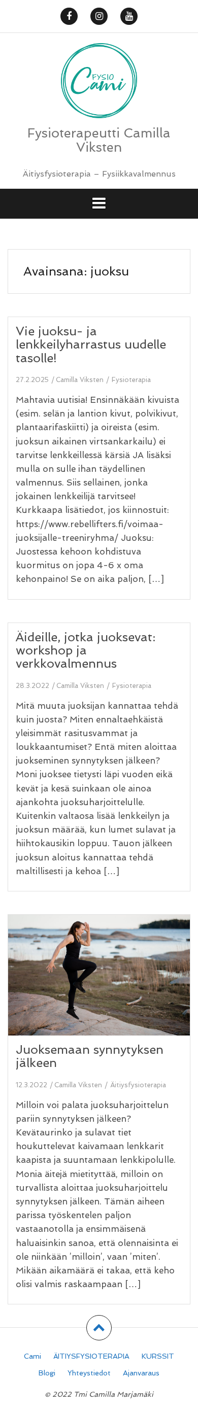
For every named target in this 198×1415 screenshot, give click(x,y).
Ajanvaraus (141, 1373)
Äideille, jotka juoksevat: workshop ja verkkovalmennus (85, 650)
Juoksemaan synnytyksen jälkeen (89, 1056)
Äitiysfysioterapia (138, 1085)
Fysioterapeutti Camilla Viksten (99, 140)
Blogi (47, 1373)
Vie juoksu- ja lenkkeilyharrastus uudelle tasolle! (91, 344)
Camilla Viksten (80, 380)
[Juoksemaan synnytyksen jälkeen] (106, 988)
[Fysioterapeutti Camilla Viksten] (99, 84)
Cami (32, 1356)
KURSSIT (158, 1356)
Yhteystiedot (89, 1373)
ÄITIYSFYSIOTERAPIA (91, 1356)
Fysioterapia (131, 380)
